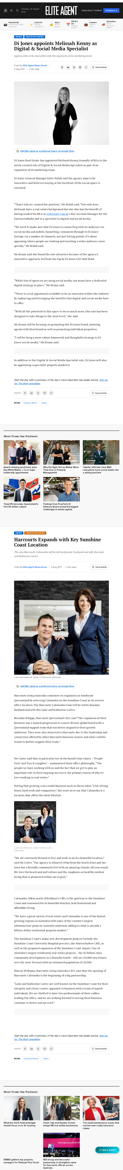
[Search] (17, 10)
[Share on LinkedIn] (68, 67)
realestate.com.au (57, 214)
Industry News (35, 37)
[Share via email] (80, 67)
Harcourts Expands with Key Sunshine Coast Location (57, 542)
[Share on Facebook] (62, 67)
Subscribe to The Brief (91, 10)
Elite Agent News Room (35, 65)
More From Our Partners (21, 436)
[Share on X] (74, 67)
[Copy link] (86, 67)
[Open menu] (11, 10)
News (19, 37)
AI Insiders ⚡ (111, 10)
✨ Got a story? (107, 1150)
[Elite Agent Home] (61, 10)
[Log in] (6, 10)
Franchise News (35, 533)
